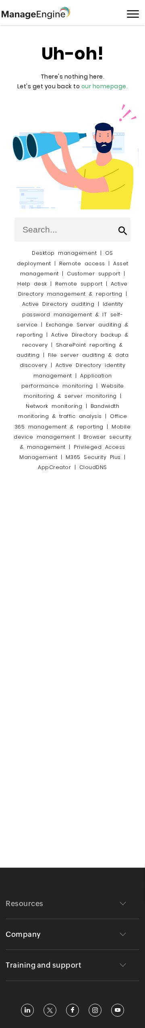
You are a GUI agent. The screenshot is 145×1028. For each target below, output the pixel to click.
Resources (25, 903)
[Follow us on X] (50, 1010)
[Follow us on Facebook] (72, 1010)
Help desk (32, 283)
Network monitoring (54, 406)
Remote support (78, 283)
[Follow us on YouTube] (117, 1010)
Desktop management (64, 253)
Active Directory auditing (58, 304)
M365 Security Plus (93, 457)
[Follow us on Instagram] (95, 1010)
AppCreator (54, 467)
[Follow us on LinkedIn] (27, 1010)
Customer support (93, 273)
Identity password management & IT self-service (70, 314)
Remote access (82, 263)
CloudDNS (93, 467)
